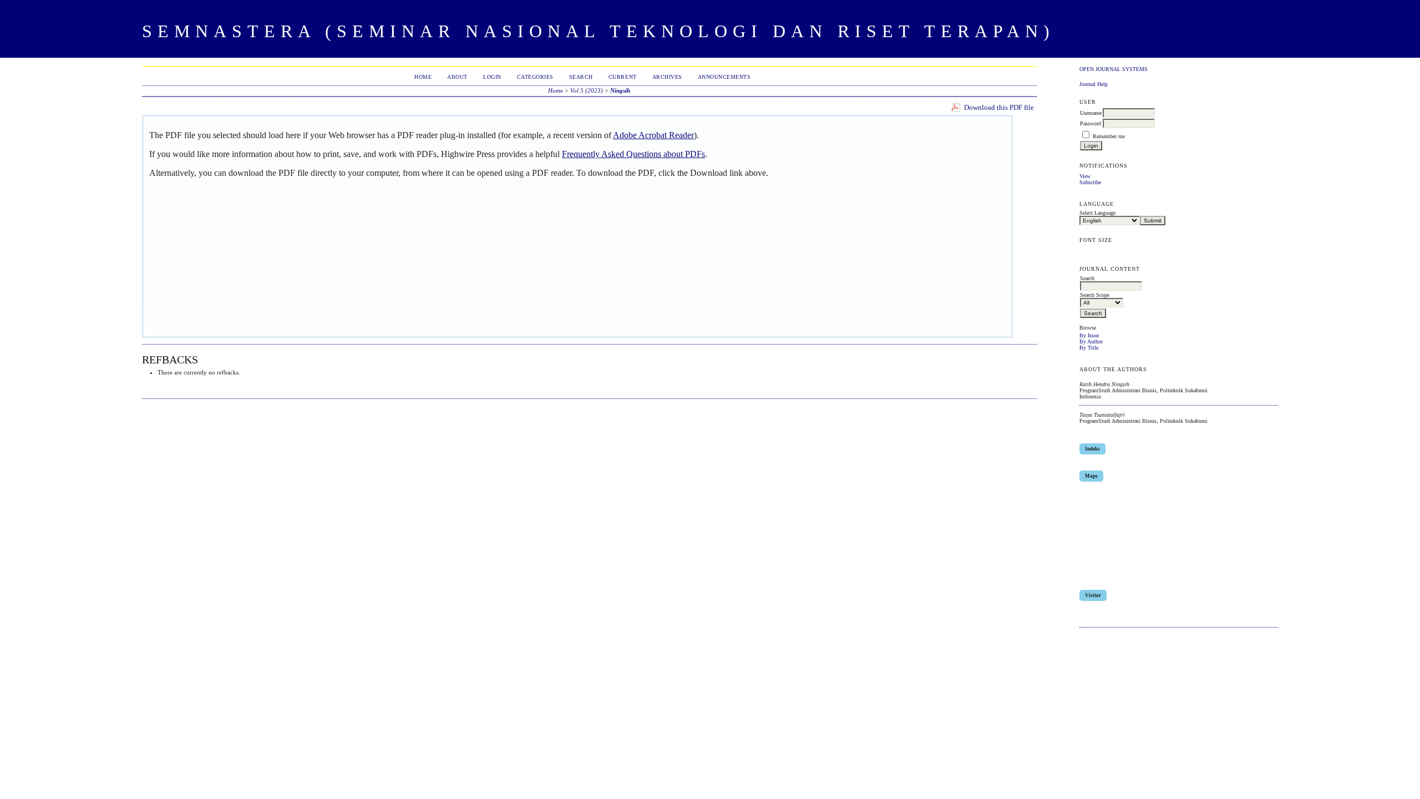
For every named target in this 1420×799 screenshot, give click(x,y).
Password (1090, 123)
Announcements (724, 77)
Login (492, 77)
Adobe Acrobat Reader (653, 135)
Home (423, 77)
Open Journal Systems (1113, 69)
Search (581, 77)
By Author (1091, 341)
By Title (1088, 348)
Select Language (1097, 213)
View (1085, 176)
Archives (667, 77)
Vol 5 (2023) (586, 90)
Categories (535, 77)
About (457, 77)
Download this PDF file (999, 107)
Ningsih (620, 90)
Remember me (1109, 136)
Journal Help (1093, 84)
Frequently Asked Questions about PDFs (633, 154)
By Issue (1089, 335)
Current (622, 77)
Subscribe (1090, 182)
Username (1091, 113)
